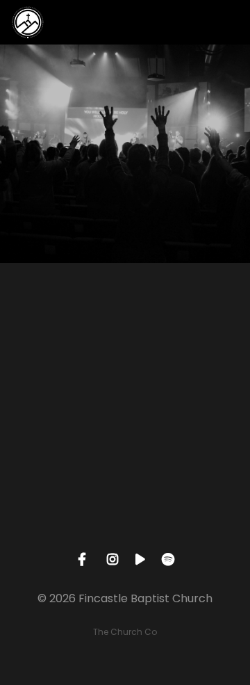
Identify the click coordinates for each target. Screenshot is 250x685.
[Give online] (125, 456)
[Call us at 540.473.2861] (125, 339)
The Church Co (125, 632)
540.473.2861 (125, 417)
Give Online (125, 534)
